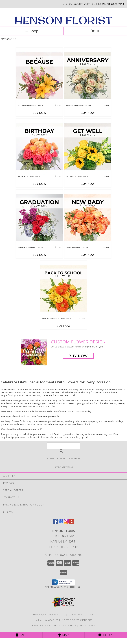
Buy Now (39, 113)
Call (22, 635)
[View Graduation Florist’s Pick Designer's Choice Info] (39, 218)
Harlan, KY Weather (46, 620)
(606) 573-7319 (115, 3)
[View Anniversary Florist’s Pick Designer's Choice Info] (87, 76)
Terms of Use (87, 625)
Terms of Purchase (64, 625)
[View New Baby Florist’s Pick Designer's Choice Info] (87, 218)
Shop (34, 30)
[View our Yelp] (71, 523)
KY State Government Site (76, 620)
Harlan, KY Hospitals (81, 614)
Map (65, 635)
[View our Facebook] (55, 523)
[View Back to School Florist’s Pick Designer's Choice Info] (63, 289)
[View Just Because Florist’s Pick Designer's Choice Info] (39, 76)
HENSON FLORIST (63, 20)
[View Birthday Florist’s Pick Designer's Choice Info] (39, 147)
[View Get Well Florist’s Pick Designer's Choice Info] (87, 147)
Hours (107, 635)
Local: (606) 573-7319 (63, 547)
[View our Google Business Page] (60, 523)
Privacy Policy (41, 625)
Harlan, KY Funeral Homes (49, 614)
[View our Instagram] (66, 523)
